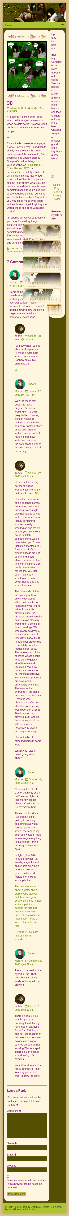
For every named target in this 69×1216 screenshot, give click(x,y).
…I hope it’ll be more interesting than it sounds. (26, 935)
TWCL (56, 199)
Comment (14, 1111)
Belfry (56, 195)
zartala (33, 107)
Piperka (56, 192)
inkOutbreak (34, 165)
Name (12, 1143)
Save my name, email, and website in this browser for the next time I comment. (27, 1183)
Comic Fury (56, 186)
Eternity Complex (17, 248)
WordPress (15, 1209)
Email (12, 1154)
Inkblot (31, 1209)
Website (11, 1165)
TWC (27, 168)
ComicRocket (14, 168)
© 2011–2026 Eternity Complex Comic (27, 1207)
